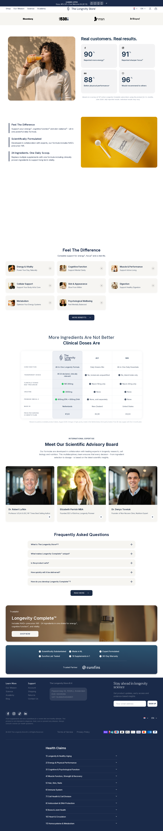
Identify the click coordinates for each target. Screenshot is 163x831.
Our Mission (18, 8)
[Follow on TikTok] (19, 713)
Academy (41, 8)
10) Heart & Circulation (56, 817)
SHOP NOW (25, 634)
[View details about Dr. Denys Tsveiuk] (152, 517)
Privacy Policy (83, 732)
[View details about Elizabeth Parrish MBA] (101, 517)
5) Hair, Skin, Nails (54, 783)
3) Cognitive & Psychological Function (63, 769)
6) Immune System (54, 790)
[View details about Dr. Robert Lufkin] (49, 517)
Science (30, 8)
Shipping (32, 691)
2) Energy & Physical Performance (61, 763)
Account (32, 688)
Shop (8, 8)
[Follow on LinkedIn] (25, 713)
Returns (31, 695)
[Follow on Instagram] (14, 713)
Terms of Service (65, 732)
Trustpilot (14, 611)
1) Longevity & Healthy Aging (59, 756)
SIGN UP (152, 704)
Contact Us (33, 699)
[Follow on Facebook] (8, 713)
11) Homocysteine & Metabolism (60, 823)
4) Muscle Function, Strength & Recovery (64, 776)
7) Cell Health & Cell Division (58, 796)
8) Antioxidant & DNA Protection (60, 803)
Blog (8, 699)
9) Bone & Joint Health (56, 810)
